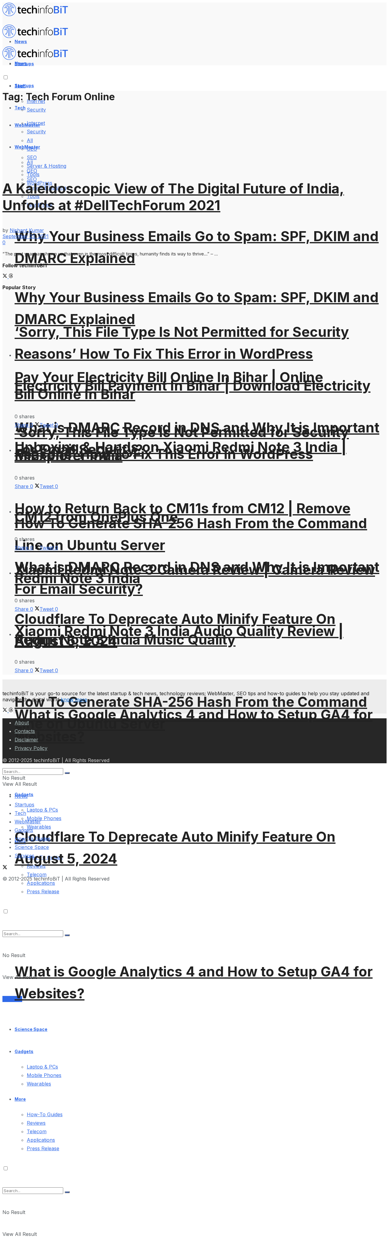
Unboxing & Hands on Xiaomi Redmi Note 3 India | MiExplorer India (180, 451)
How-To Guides (45, 1114)
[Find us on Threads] (11, 276)
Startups (24, 85)
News (21, 796)
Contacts (25, 731)
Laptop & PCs (42, 1067)
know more (74, 699)
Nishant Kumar (27, 230)
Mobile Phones (44, 818)
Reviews (36, 1123)
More (20, 1099)
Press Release (43, 1148)
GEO (32, 171)
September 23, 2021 (25, 236)
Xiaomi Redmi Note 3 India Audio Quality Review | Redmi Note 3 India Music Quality (179, 635)
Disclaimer (26, 740)
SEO (32, 179)
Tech (20, 107)
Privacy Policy (31, 748)
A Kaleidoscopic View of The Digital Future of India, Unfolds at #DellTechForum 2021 (173, 197)
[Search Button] (67, 1192)
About (22, 723)
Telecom (36, 874)
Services (12, 999)
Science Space (31, 1029)
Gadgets (24, 1051)
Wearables (39, 1084)
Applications (41, 883)
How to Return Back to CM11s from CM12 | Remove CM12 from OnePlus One (182, 512)
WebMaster (28, 822)
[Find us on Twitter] (5, 276)
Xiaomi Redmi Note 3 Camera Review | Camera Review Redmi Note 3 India (195, 574)
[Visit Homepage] (38, 15)
